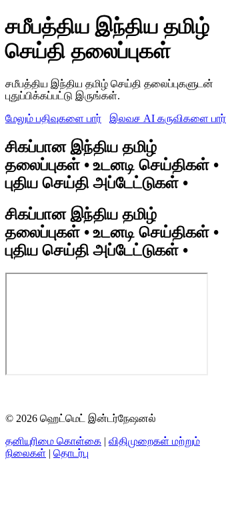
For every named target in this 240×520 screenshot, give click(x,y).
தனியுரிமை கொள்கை (53, 441)
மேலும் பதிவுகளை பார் (53, 118)
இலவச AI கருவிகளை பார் (167, 118)
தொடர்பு (71, 453)
